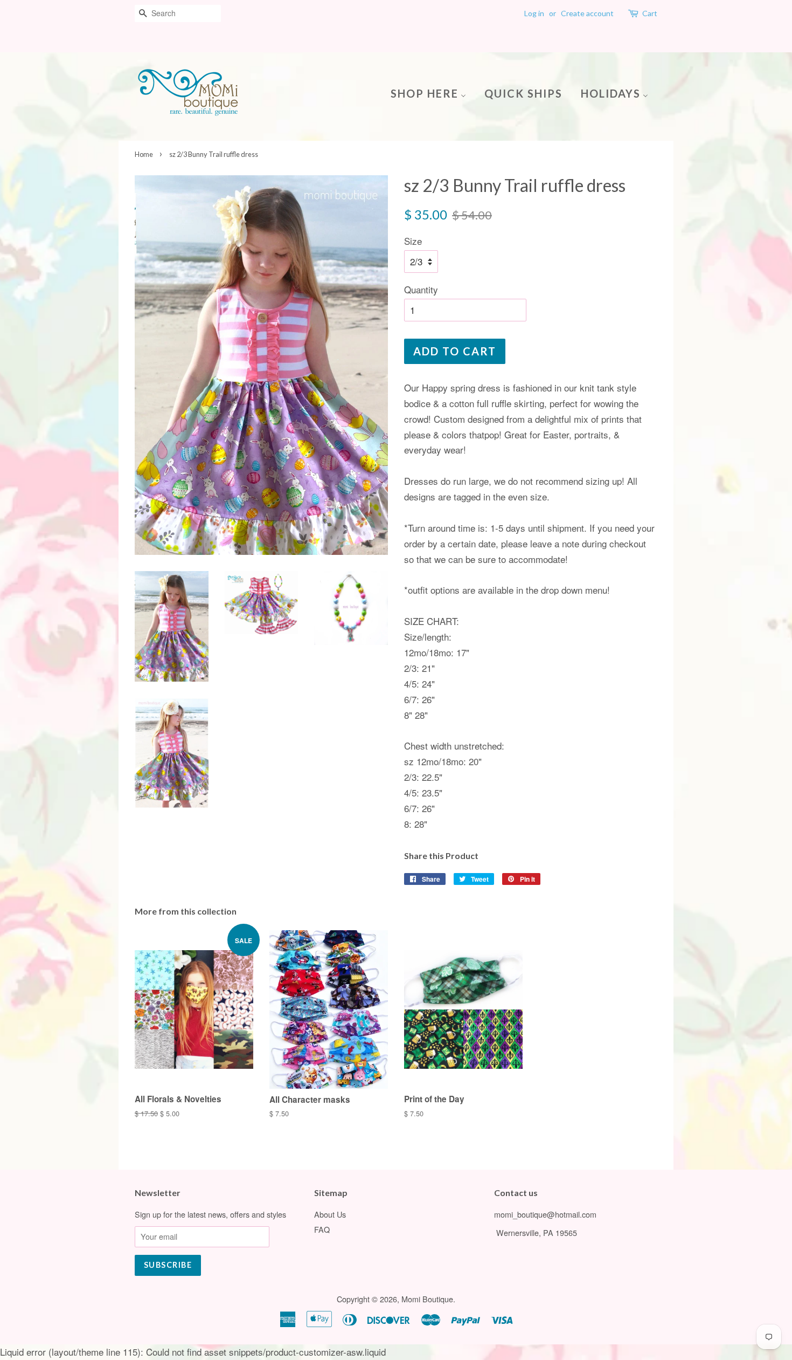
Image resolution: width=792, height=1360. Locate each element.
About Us (330, 1214)
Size (413, 241)
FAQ (322, 1229)
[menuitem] (432, 92)
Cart (649, 13)
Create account (587, 13)
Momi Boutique (427, 1298)
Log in (534, 13)
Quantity (421, 289)
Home (144, 154)
